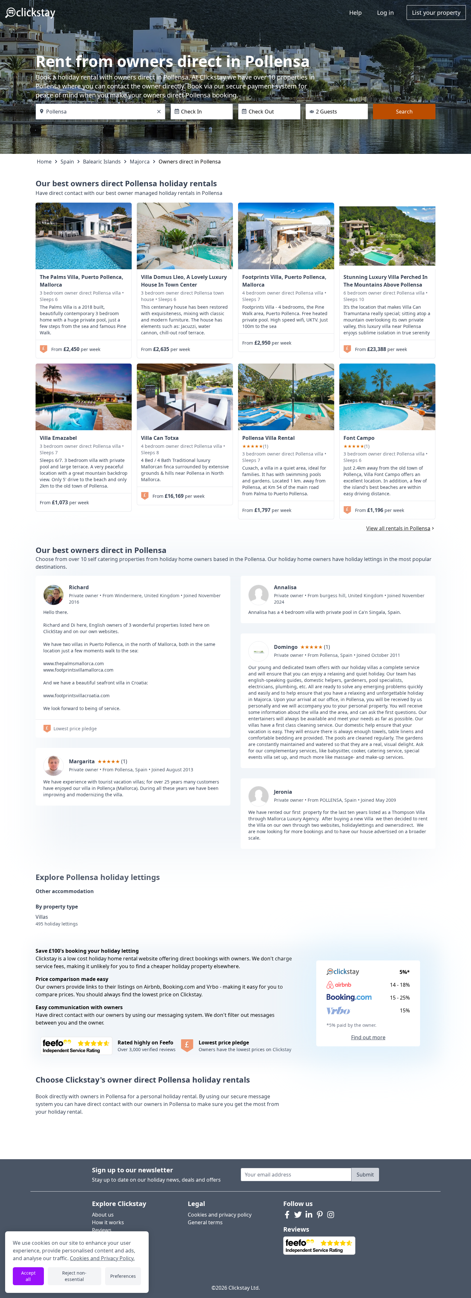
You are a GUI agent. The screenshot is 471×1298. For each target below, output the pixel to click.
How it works (108, 1222)
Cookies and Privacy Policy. (102, 1258)
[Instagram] (331, 1214)
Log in (385, 12)
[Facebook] (287, 1214)
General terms (205, 1222)
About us (103, 1214)
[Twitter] (298, 1214)
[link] (84, 236)
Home (44, 161)
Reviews (102, 1230)
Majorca (140, 161)
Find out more (368, 1037)
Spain (67, 161)
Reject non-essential (74, 1276)
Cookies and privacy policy (220, 1214)
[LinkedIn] (309, 1214)
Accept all (28, 1276)
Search (404, 111)
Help (355, 12)
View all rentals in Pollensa (398, 528)
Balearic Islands (102, 161)
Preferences (123, 1276)
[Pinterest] (320, 1214)
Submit (365, 1174)
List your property (436, 12)
